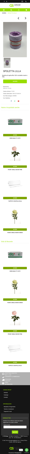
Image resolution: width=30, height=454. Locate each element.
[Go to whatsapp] (26, 450)
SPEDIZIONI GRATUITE (8, 380)
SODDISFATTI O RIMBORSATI (12, 376)
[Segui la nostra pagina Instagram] (7, 1)
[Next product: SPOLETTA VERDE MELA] (25, 18)
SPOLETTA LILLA (12, 13)
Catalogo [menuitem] (6, 395)
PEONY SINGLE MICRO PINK (15, 169)
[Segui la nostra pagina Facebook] (4, 1)
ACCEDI (15, 81)
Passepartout (18, 452)
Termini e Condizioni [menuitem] (9, 409)
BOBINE (4, 13)
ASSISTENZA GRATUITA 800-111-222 (11, 374)
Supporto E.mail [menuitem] (8, 411)
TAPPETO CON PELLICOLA (15, 201)
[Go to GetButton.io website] (26, 452)
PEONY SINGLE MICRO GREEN (15, 232)
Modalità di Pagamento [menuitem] (9, 406)
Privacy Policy (24, 440)
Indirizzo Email (6, 424)
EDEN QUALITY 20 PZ (15, 138)
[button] (15, 39)
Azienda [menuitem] (6, 392)
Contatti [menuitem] (6, 397)
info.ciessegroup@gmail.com (13, 440)
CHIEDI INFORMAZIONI (8, 383)
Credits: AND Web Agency (15, 442)
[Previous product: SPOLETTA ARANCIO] (18, 18)
